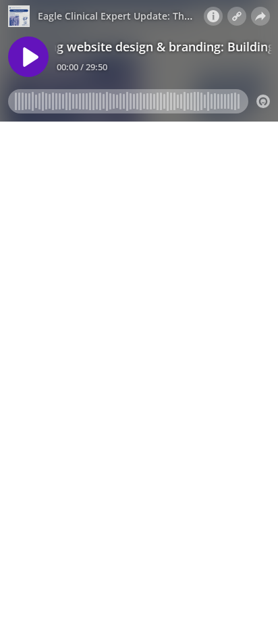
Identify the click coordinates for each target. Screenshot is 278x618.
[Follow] (236, 16)
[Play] (28, 56)
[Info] (213, 16)
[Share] (260, 16)
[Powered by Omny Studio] (263, 101)
